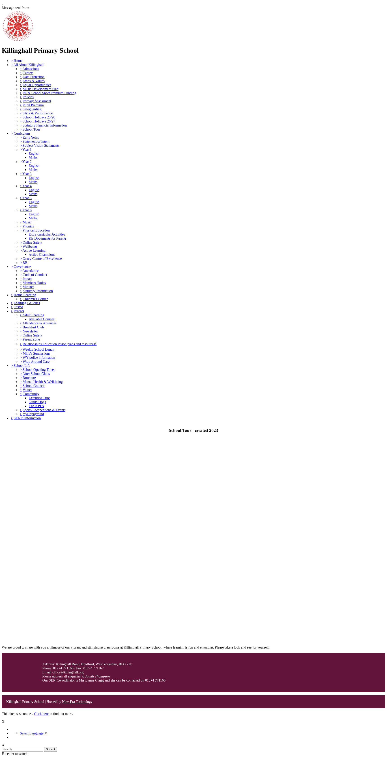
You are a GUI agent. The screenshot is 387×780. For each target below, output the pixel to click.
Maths (33, 157)
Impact (27, 279)
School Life (22, 365)
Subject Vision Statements (41, 145)
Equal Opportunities (37, 85)
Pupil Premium (33, 105)
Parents (19, 311)
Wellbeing (30, 246)
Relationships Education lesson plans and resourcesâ (60, 344)
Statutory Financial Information (45, 125)
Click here (41, 714)
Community (31, 394)
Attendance (30, 271)
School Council (34, 386)
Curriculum (22, 133)
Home (18, 61)
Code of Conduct (35, 275)
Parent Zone (31, 339)
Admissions (30, 69)
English (34, 153)
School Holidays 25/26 (39, 117)
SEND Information (27, 418)
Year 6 (27, 210)
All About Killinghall (28, 65)
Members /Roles (34, 283)
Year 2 (27, 162)
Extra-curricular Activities (47, 234)
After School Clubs (36, 374)
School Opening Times (39, 369)
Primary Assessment (37, 101)
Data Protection (34, 77)
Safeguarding (32, 109)
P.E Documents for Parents (48, 238)
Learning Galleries (27, 303)
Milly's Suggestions (36, 353)
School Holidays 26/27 (39, 121)
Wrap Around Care (36, 361)
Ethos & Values (34, 81)
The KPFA (36, 406)
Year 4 (27, 186)
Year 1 (27, 149)
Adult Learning (33, 315)
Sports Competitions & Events (44, 410)
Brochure (29, 378)
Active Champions (42, 254)
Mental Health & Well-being (43, 382)
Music (27, 222)
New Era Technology (77, 702)
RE (25, 262)
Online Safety (32, 242)
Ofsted (18, 307)
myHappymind (33, 414)
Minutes (28, 287)
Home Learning (25, 295)
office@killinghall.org (68, 672)
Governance (22, 267)
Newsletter (30, 331)
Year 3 (27, 174)
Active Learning (33, 250)
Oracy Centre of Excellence (42, 258)
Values (27, 390)
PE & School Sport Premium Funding (49, 93)
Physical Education (36, 230)
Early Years (31, 137)
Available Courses (41, 319)
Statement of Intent (36, 141)
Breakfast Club (33, 327)
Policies (28, 97)
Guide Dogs (37, 402)
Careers (28, 73)
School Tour (31, 129)
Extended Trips (39, 398)
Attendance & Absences (39, 323)
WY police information (39, 357)
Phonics (28, 226)
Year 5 (27, 198)
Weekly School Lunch (38, 349)
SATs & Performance (38, 113)
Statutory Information (38, 291)
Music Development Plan (40, 89)
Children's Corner (35, 299)
